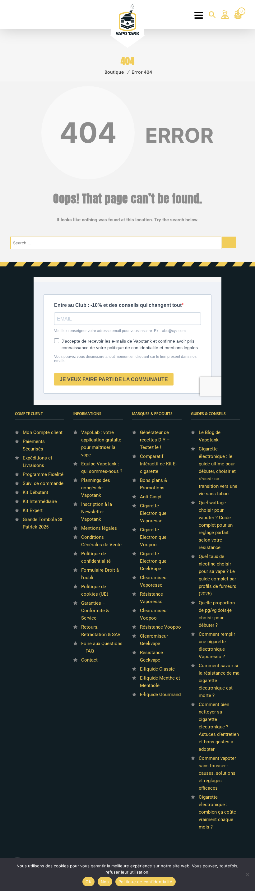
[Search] (229, 242)
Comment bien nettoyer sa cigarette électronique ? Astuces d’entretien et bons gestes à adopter (219, 727)
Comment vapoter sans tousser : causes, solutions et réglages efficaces (217, 773)
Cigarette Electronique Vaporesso (153, 513)
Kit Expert (33, 510)
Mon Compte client (43, 432)
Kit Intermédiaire (40, 501)
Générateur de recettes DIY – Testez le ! (155, 440)
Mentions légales (99, 528)
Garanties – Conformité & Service (95, 610)
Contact (89, 660)
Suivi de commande (43, 483)
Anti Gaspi (150, 497)
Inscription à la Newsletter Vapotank (96, 511)
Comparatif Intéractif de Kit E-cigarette (158, 464)
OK (88, 881)
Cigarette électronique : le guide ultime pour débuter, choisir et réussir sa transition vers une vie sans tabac (218, 471)
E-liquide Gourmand (160, 694)
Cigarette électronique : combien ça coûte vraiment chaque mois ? (217, 812)
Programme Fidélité (43, 474)
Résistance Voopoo (160, 627)
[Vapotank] (127, 18)
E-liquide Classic (157, 669)
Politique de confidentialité (145, 881)
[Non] (247, 874)
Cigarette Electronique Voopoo (153, 537)
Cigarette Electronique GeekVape (153, 561)
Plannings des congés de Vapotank (95, 488)
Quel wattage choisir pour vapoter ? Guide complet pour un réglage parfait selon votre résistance (216, 525)
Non (105, 881)
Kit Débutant (35, 492)
